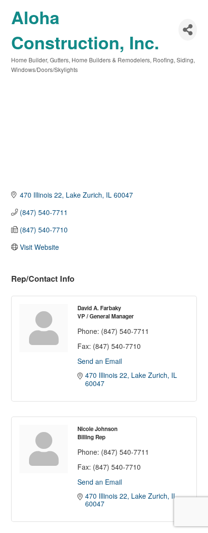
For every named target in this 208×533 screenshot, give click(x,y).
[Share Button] (187, 30)
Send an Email (99, 361)
